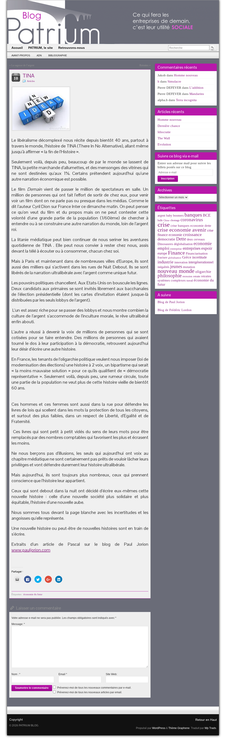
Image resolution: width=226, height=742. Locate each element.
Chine (167, 220)
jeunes (176, 266)
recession (187, 276)
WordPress (158, 728)
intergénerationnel (200, 262)
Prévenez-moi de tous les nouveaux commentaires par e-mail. (94, 687)
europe (162, 253)
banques (193, 215)
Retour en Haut (206, 719)
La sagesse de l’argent (22, 65)
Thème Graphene (179, 728)
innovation (181, 262)
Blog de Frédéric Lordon (175, 310)
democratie (166, 239)
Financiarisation (197, 253)
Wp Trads (210, 728)
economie (203, 243)
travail (189, 280)
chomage (175, 220)
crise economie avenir (182, 230)
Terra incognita (186, 100)
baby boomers (175, 215)
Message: (18, 624)
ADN (39, 55)
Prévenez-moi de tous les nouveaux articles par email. (89, 692)
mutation (189, 267)
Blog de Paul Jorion (171, 302)
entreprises (191, 248)
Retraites (144, 65)
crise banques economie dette (191, 225)
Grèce (186, 257)
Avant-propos (20, 55)
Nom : (15, 674)
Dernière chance (169, 126)
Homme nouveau (186, 75)
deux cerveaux (196, 239)
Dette (181, 239)
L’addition (196, 87)
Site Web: (111, 674)
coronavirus (192, 219)
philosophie (170, 275)
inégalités (163, 267)
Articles (31, 81)
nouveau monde (176, 271)
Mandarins (196, 94)
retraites (206, 276)
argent (161, 215)
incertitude (199, 257)
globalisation (174, 258)
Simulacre (174, 81)
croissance (192, 234)
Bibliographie (57, 55)
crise (164, 224)
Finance (176, 253)
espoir (206, 248)
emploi (163, 248)
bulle (160, 220)
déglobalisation (183, 244)
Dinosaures (165, 244)
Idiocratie (164, 132)
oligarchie (203, 272)
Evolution (164, 144)
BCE (207, 215)
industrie (165, 261)
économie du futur (32, 594)
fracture (162, 257)
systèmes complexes (172, 280)
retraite (196, 276)
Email (62, 674)
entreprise (176, 248)
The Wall (164, 138)
